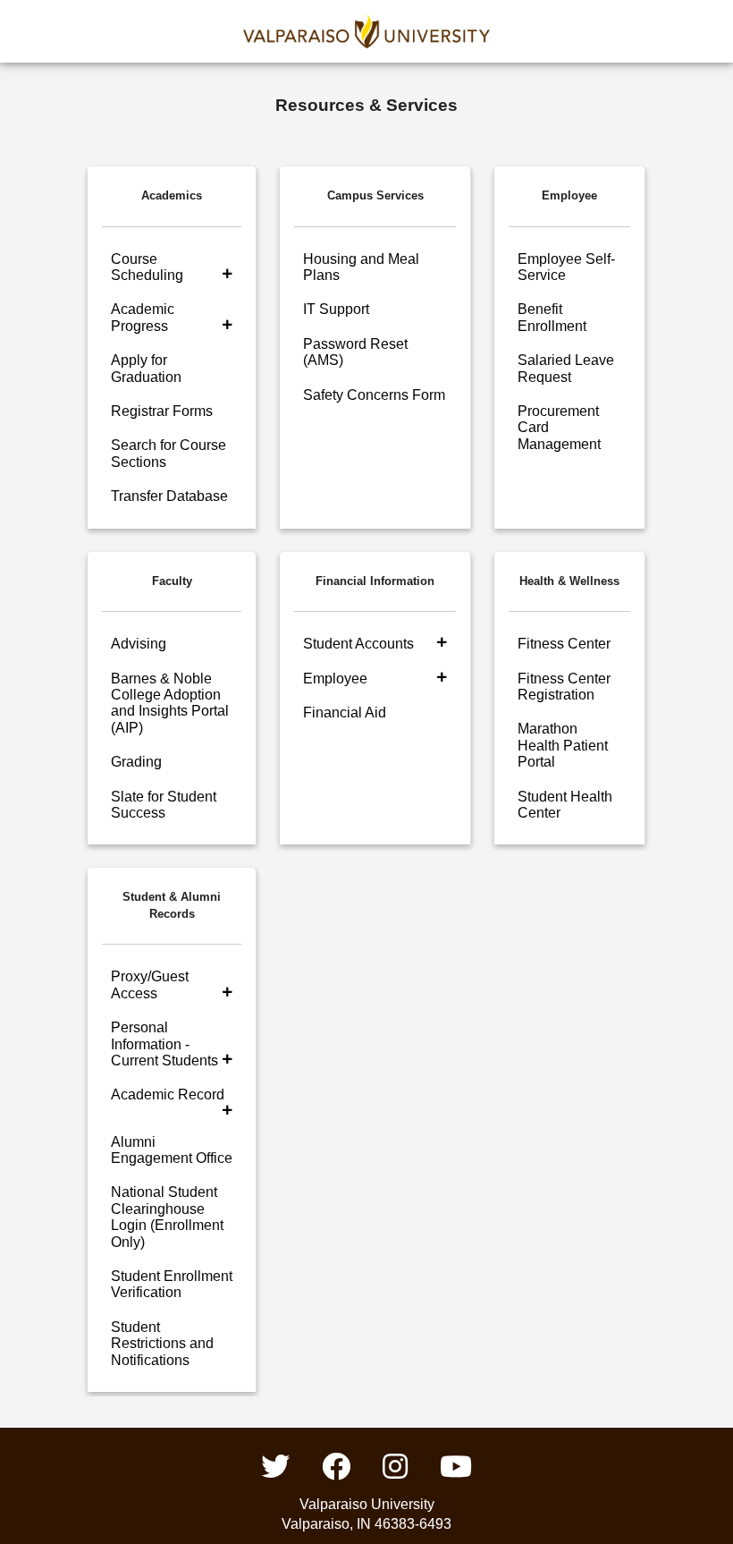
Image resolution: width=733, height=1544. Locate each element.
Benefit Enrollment (552, 317)
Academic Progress (142, 317)
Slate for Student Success (163, 804)
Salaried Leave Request (566, 368)
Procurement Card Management (559, 427)
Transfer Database (169, 496)
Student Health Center (565, 804)
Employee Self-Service (566, 267)
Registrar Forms (162, 411)
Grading (136, 761)
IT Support (336, 309)
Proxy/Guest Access (150, 984)
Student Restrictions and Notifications (162, 1343)
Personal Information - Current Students (164, 1044)
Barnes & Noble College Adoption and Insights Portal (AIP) (170, 703)
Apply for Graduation (146, 368)
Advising (138, 643)
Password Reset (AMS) (355, 352)
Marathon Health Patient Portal (563, 745)
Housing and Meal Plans (361, 267)
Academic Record (167, 1094)
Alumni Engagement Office (171, 1150)
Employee (335, 678)
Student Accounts (358, 643)
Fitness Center (564, 643)
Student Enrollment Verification (171, 1284)
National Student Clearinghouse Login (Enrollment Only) (167, 1216)
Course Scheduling (147, 267)
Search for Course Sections (168, 453)
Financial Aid (344, 712)
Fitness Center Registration (564, 686)
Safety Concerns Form (374, 395)
